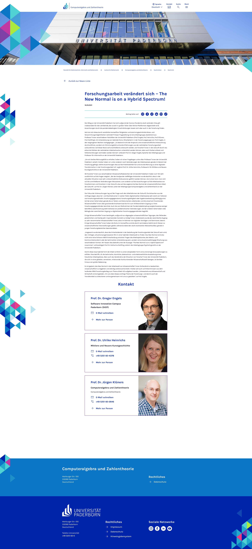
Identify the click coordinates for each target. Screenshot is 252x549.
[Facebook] (157, 528)
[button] (158, 6)
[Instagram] (151, 528)
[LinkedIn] (163, 528)
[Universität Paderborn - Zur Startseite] (65, 6)
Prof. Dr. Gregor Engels (106, 298)
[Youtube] (169, 528)
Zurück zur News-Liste (79, 81)
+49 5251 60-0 (68, 536)
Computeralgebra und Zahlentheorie (87, 7)
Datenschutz (160, 482)
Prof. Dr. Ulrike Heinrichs (108, 340)
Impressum (116, 527)
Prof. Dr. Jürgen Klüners (107, 382)
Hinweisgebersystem (121, 536)
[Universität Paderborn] (126, 510)
